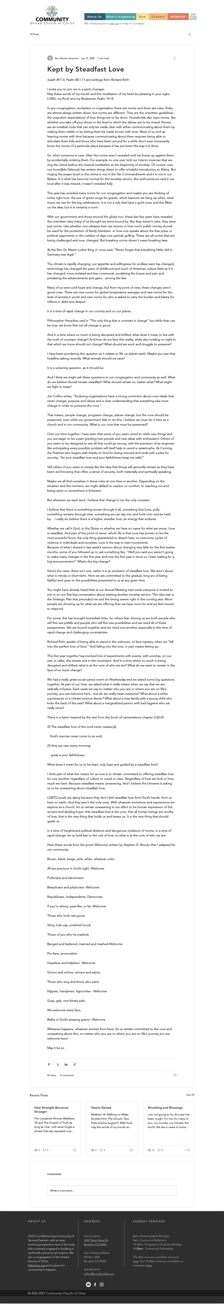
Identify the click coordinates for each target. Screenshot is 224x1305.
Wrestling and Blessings (165, 1108)
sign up (114, 23)
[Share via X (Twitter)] (57, 1064)
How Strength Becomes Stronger (51, 1110)
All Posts (34, 34)
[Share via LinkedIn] (66, 1064)
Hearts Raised (101, 1108)
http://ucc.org (37, 1265)
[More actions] (175, 58)
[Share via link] (74, 1064)
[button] (189, 34)
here (136, 1261)
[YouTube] (88, 1284)
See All (190, 1094)
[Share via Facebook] (49, 1064)
